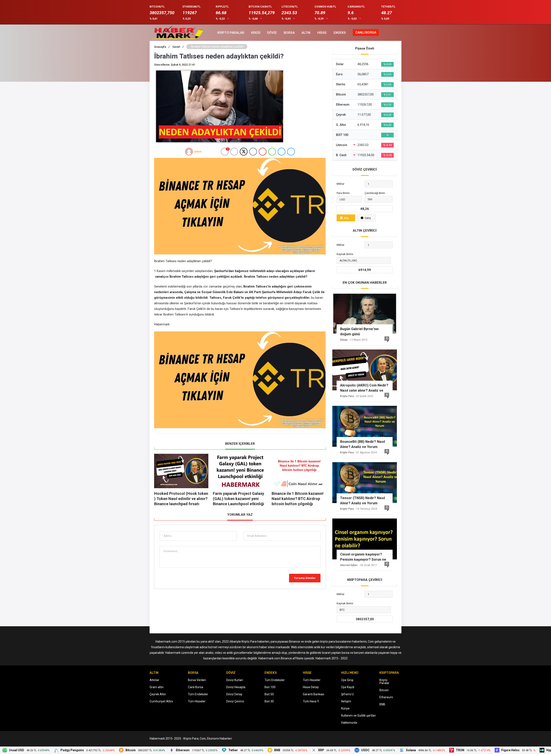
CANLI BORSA (365, 32)
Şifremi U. (347, 694)
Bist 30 (269, 701)
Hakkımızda (349, 722)
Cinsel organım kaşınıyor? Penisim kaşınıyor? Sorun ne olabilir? (363, 557)
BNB (382, 704)
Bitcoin (384, 690)
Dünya (343, 340)
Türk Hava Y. (311, 701)
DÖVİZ (272, 33)
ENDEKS (340, 33)
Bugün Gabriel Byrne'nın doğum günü (359, 331)
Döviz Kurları (234, 680)
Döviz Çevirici (235, 701)
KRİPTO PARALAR (230, 33)
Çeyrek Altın (158, 694)
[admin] (189, 151)
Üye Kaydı (347, 687)
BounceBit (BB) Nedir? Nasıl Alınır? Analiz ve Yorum (362, 444)
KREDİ (255, 33)
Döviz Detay (234, 694)
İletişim (346, 701)
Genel (178, 46)
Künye (345, 708)
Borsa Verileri (197, 680)
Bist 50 (269, 694)
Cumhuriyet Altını (161, 701)
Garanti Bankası (313, 694)
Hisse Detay (311, 687)
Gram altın (157, 687)
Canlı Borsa (195, 687)
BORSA (289, 33)
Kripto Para (347, 396)
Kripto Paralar (384, 682)
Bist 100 (270, 687)
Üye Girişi (347, 680)
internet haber (349, 565)
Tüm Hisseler (197, 701)
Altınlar (154, 680)
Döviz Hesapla (235, 687)
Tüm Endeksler (198, 694)
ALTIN (306, 33)
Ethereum (386, 697)
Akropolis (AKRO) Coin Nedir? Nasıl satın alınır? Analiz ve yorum (364, 388)
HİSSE (322, 33)
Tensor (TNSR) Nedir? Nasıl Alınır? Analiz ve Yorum (362, 500)
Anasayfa (162, 46)
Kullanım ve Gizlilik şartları (358, 715)
